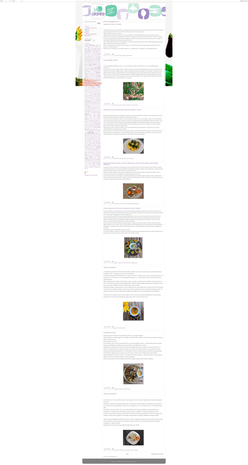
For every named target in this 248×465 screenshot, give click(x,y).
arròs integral (87, 54)
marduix (97, 118)
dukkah (88, 82)
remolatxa (98, 147)
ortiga (92, 129)
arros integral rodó (93, 54)
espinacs (86, 86)
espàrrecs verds (92, 85)
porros (124, 327)
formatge (98, 94)
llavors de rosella (97, 109)
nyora (89, 124)
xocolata (86, 168)
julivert (123, 262)
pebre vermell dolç (95, 136)
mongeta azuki (87, 120)
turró (99, 161)
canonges (86, 64)
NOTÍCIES (87, 32)
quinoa (137, 203)
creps (96, 78)
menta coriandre (90, 119)
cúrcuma (98, 79)
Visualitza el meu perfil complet (91, 175)
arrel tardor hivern (90, 53)
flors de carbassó (90, 94)
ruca (94, 148)
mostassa (86, 121)
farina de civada (88, 90)
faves (97, 90)
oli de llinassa (97, 125)
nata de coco (89, 123)
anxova (94, 51)
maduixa (98, 114)
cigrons (88, 71)
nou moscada (95, 123)
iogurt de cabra (90, 105)
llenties (136, 105)
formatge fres (98, 95)
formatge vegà (98, 96)
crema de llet (95, 77)
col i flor (89, 74)
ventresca (91, 162)
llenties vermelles (88, 111)
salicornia (94, 149)
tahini (97, 155)
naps (85, 123)
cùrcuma (86, 81)
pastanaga (130, 203)
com (88, 76)
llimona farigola (92, 114)
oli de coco (93, 125)
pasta (85, 132)
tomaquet (98, 157)
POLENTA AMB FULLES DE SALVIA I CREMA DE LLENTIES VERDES (121, 208)
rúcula (99, 148)
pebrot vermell (96, 138)
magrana (98, 115)
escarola (90, 83)
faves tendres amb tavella (91, 91)
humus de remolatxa (123, 203)
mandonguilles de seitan (88, 118)
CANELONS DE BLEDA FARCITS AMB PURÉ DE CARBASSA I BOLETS (122, 109)
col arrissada (96, 73)
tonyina (91, 161)
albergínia (116, 389)
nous (99, 123)
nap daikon (95, 121)
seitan (89, 152)
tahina (132, 450)
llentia (85, 110)
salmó (97, 149)
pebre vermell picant (94, 137)
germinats (98, 100)
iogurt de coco (95, 105)
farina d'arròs (87, 89)
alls (88, 49)
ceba (98, 67)
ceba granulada (87, 68)
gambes (91, 100)
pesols (134, 203)
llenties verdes (128, 262)
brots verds (92, 61)
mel (99, 118)
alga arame (97, 45)
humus (125, 450)
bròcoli (99, 59)
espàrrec (98, 83)
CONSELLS (87, 31)
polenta (132, 262)
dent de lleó (98, 81)
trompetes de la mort (95, 161)
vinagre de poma (96, 163)
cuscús (92, 81)
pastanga (96, 133)
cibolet (96, 69)
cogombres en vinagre (88, 73)
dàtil (126, 389)
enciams (99, 82)
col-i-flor (86, 76)
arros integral (98, 53)
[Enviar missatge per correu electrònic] (113, 54)
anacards (120, 389)
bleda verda (116, 158)
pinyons (98, 142)
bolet (96, 58)
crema (86, 77)
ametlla (86, 50)
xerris (92, 166)
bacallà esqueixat (94, 55)
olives (120, 55)
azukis (86, 55)
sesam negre (96, 152)
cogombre (98, 72)
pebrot (99, 137)
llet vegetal (131, 158)
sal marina (90, 149)
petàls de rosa (90, 142)
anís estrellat (87, 51)
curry (90, 81)
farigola (98, 86)
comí (91, 76)
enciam (119, 262)
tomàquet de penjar (93, 158)
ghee (85, 101)
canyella (90, 64)
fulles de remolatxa (95, 97)
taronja (123, 55)
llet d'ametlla (93, 111)
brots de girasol (97, 60)
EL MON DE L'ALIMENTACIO (91, 34)
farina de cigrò (97, 89)
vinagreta (127, 55)
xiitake (95, 166)
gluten (99, 101)
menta (86, 119)
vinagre (89, 163)
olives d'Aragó (97, 127)
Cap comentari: (107, 54)
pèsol (90, 141)
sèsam (91, 152)
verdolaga (95, 162)
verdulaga (136, 450)
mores (99, 120)
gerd (95, 100)
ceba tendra (116, 55)
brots (94, 60)
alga (94, 45)
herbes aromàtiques (92, 102)
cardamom (88, 67)
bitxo (124, 389)
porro (92, 144)
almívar (91, 49)
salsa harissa (96, 151)
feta (89, 92)
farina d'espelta (92, 89)
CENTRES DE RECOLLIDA (89, 69)
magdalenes (94, 115)
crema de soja (92, 78)
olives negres (87, 128)
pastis (99, 133)
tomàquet (87, 158)
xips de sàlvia (89, 167)
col (92, 73)
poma (89, 144)
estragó (92, 86)
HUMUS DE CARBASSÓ (109, 393)
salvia (136, 262)
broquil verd (86, 60)
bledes (88, 58)
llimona (128, 389)
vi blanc (86, 163)
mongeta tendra (92, 120)
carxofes (95, 67)
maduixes (86, 115)
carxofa (92, 67)
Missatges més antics (157, 454)
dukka (86, 82)
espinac (98, 85)
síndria (93, 153)
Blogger (135, 461)
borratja (86, 59)
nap (91, 121)
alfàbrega (91, 45)
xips (85, 167)
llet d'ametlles (98, 111)
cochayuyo (89, 72)
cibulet (99, 69)
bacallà (89, 55)
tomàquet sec (89, 159)
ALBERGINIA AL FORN (109, 332)
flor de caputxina (95, 92)
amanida (98, 49)
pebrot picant (91, 138)
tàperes (86, 157)
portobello (98, 144)
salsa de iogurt (90, 151)
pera (85, 141)
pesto (97, 141)
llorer (96, 114)
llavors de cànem (93, 107)
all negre (91, 48)
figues (91, 92)
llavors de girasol (91, 109)
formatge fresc (87, 96)
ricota (85, 148)
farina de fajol (93, 90)
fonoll (95, 94)
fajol (95, 86)
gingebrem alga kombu (94, 101)
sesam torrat (89, 153)
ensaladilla (86, 83)
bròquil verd (91, 60)
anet (99, 50)
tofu (95, 157)
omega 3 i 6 (98, 128)
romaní (88, 148)
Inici (127, 454)
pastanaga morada (91, 133)
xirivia (131, 55)
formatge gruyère (92, 96)
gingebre (89, 101)
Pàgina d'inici (88, 35)
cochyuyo (93, 72)
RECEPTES (87, 29)
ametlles (89, 50)
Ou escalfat (98, 129)
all (88, 48)
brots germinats (122, 105)
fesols (88, 92)
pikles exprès (95, 142)
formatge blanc (87, 95)
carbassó (121, 450)
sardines (86, 152)
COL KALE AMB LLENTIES (110, 60)
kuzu (127, 158)
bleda (97, 56)
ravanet (86, 147)
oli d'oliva (97, 124)
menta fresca (95, 119)
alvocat (115, 450)
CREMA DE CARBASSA (109, 267)
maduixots (90, 115)
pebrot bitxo (86, 138)
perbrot (88, 141)
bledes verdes (92, 58)
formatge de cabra (93, 95)
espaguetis (94, 83)
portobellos (87, 146)
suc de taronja (90, 154)
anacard (93, 50)
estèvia (89, 86)
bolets (120, 158)
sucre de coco (97, 154)
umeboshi (86, 162)
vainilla (89, 162)
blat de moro (93, 56)
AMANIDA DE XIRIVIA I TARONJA (112, 24)
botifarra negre (92, 59)
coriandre (116, 262)
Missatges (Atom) (113, 456)
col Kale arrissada (97, 74)
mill (98, 119)
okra (93, 124)
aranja (86, 53)
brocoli (96, 59)
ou (93, 129)
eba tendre (92, 82)
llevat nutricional (97, 112)
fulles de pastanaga (88, 97)
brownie (95, 61)
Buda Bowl (98, 61)
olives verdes (92, 128)
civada (86, 72)
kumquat (93, 106)
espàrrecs (86, 85)
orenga (86, 129)
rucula (97, 148)
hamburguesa (87, 102)
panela (88, 130)
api (96, 51)
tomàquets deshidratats (96, 159)
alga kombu (116, 105)
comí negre (94, 76)
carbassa (124, 158)
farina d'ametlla (92, 87)
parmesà (98, 130)
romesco (91, 148)
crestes (99, 78)
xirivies (96, 167)
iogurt (86, 105)
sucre (94, 154)
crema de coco (90, 77)
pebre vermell (89, 136)
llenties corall (92, 110)
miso (99, 119)
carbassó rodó (94, 65)
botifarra (88, 59)
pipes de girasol (96, 143)
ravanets (90, 147)
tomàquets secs (87, 161)
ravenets (93, 147)
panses (91, 130)
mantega (94, 118)
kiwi (91, 106)
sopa (96, 153)
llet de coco (87, 112)
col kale (133, 105)
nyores (91, 124)
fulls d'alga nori (87, 100)
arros (95, 53)
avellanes (98, 54)
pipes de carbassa (88, 143)
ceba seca (92, 68)
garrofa (93, 100)
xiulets (99, 167)
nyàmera (86, 124)
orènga (89, 129)
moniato (96, 120)
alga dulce (116, 327)
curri (88, 81)
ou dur (95, 129)
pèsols (95, 141)
